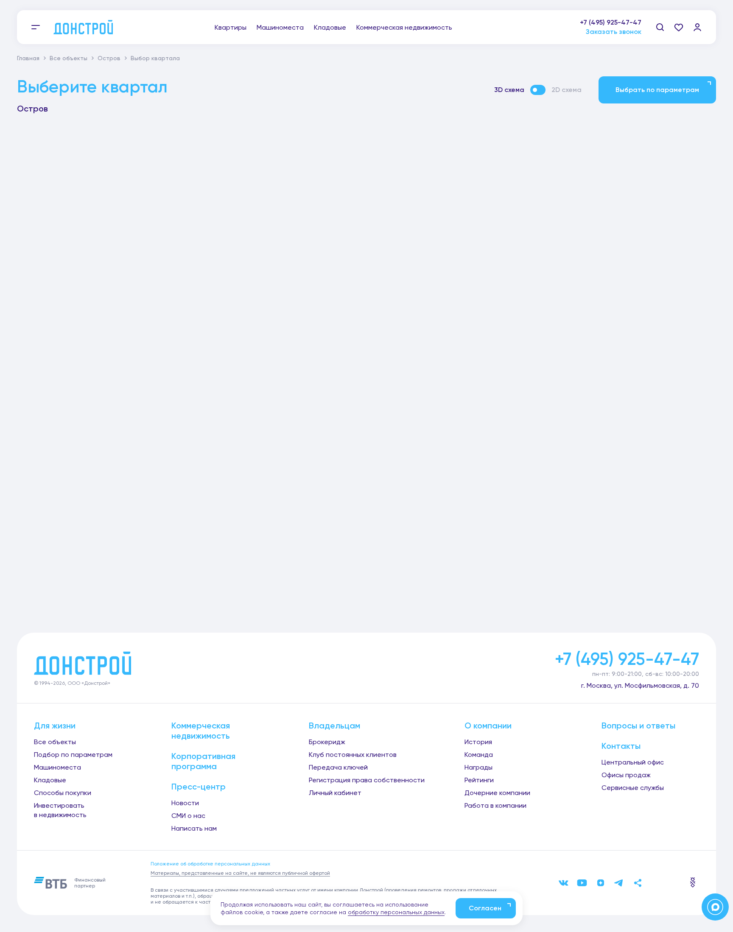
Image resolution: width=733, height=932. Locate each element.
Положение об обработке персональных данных (210, 864)
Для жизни (55, 725)
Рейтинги (479, 780)
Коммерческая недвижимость (404, 27)
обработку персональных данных (396, 912)
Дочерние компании (497, 793)
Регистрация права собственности (367, 780)
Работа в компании (495, 805)
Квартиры (230, 27)
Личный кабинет (335, 793)
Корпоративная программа (203, 761)
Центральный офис (633, 762)
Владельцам (334, 725)
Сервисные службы (633, 788)
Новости (185, 803)
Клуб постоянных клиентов (353, 755)
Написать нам (194, 828)
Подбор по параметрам (73, 755)
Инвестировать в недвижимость (60, 810)
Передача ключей (338, 767)
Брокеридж (327, 742)
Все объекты (68, 58)
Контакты (621, 746)
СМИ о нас (188, 816)
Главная (28, 58)
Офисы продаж (626, 775)
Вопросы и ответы (638, 725)
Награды (478, 767)
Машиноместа (280, 27)
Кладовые (330, 27)
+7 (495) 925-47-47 (610, 22)
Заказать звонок (613, 32)
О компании (488, 725)
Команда (478, 755)
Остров (109, 58)
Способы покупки (62, 793)
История (478, 742)
